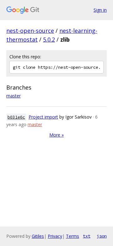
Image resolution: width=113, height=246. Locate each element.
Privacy (55, 236)
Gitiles (38, 236)
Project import (43, 117)
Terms (72, 236)
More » (56, 135)
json (102, 236)
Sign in (100, 10)
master (13, 96)
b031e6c (16, 117)
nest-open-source (30, 30)
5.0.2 (49, 39)
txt (86, 236)
